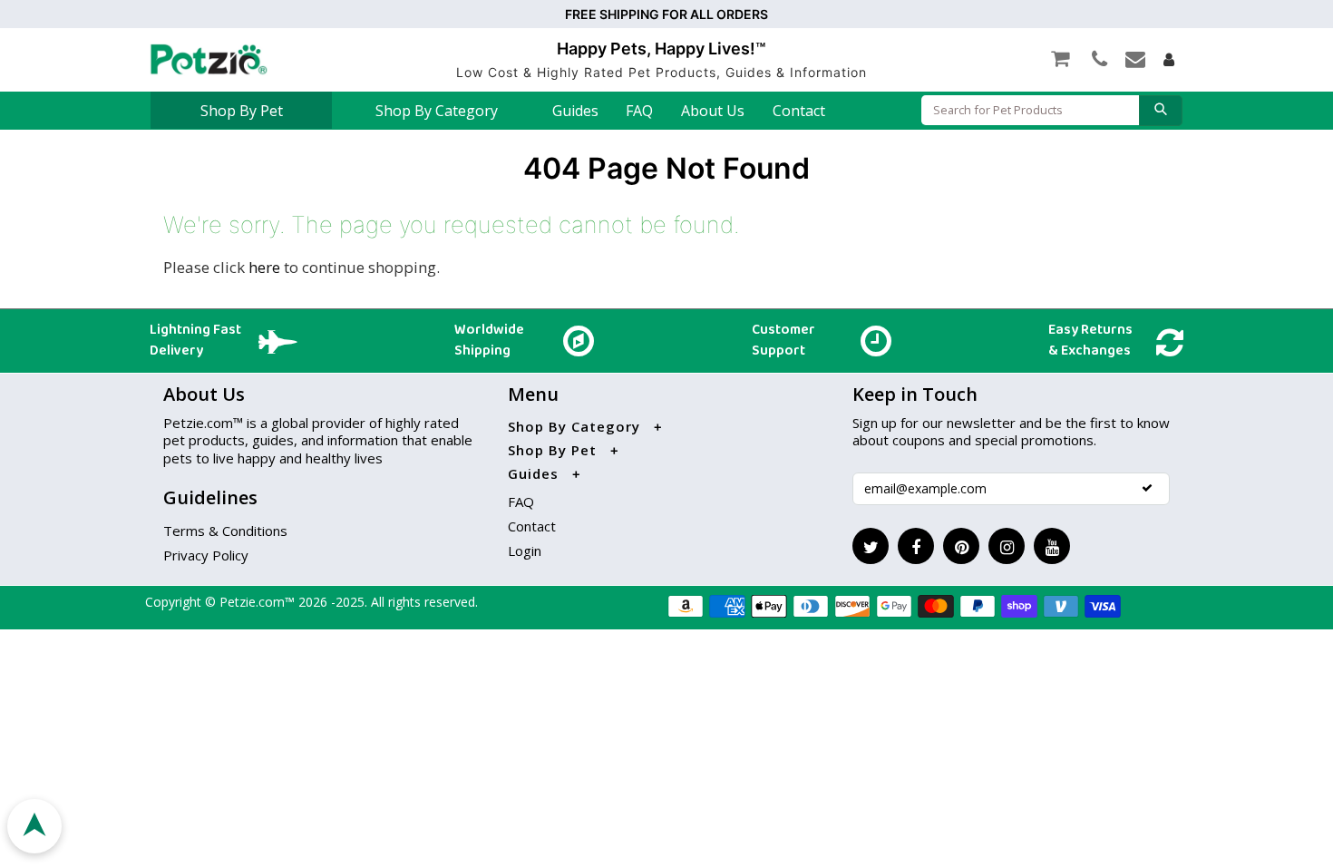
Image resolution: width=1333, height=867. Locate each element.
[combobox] (1030, 110)
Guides (575, 111)
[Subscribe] (1147, 488)
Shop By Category (436, 111)
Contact (799, 111)
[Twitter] (870, 546)
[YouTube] (1052, 546)
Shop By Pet (241, 111)
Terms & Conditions (225, 530)
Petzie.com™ (258, 601)
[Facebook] (916, 546)
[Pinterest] (961, 546)
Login (524, 550)
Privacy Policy (205, 555)
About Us (712, 111)
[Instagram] (1006, 546)
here (264, 267)
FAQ (639, 111)
